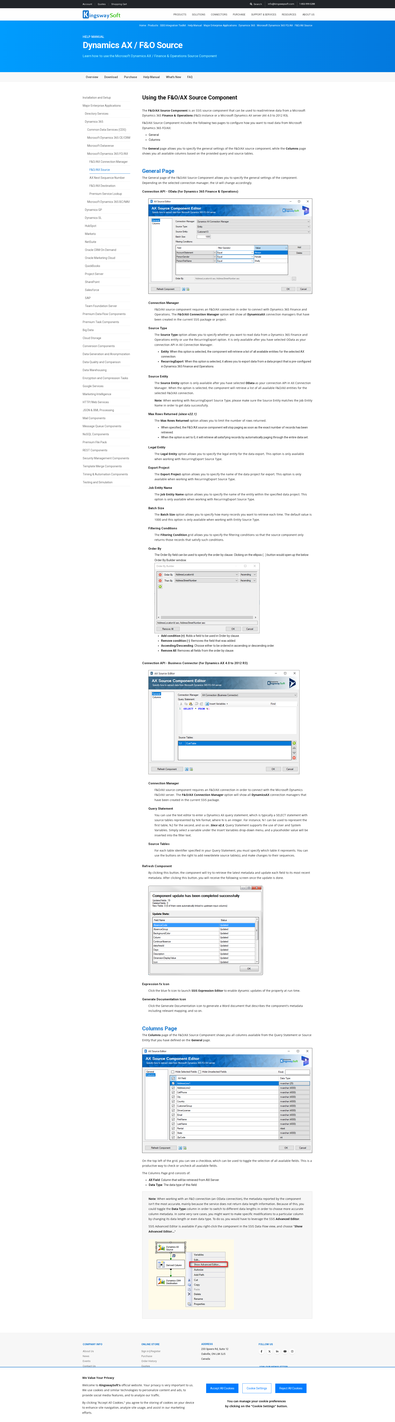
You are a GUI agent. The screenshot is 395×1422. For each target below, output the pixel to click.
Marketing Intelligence (97, 394)
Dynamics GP (93, 209)
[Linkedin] (277, 1351)
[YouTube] (285, 1351)
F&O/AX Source (99, 169)
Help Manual (195, 25)
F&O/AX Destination (102, 185)
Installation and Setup (97, 97)
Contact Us (89, 1366)
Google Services (93, 386)
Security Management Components (106, 458)
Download (111, 77)
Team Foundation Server (101, 306)
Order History (149, 1361)
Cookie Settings (257, 1388)
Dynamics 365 (247, 25)
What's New (173, 77)
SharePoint (92, 282)
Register (155, 1351)
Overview (92, 77)
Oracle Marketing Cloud (100, 258)
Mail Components (94, 418)
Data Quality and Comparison (102, 362)
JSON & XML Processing (98, 410)
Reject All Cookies (290, 1388)
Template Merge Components (102, 466)
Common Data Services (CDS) (106, 129)
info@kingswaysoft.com (281, 4)
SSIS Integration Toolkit (173, 25)
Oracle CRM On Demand (100, 250)
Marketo (90, 233)
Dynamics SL (93, 217)
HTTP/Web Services (96, 402)
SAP (88, 298)
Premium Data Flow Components (104, 314)
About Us (308, 14)
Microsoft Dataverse (100, 145)
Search (257, 4)
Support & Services (263, 14)
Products (179, 14)
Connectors (219, 14)
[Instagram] (292, 1351)
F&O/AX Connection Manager (108, 161)
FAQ (190, 77)
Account (88, 4)
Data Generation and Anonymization (106, 354)
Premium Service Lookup (105, 193)
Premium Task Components (101, 322)
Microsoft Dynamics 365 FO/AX (275, 25)
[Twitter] (269, 1351)
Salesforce (92, 290)
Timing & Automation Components (105, 474)
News (86, 1356)
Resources (289, 14)
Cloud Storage (92, 338)
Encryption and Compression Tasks (105, 378)
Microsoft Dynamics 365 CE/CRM (108, 137)
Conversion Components (99, 346)
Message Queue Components (102, 426)
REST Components (95, 450)
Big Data (88, 330)
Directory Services (96, 113)
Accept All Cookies (222, 1388)
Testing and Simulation (98, 482)
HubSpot (90, 225)
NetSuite (90, 242)
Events (87, 1361)
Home (142, 25)
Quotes (102, 4)
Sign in (145, 1351)
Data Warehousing (95, 370)
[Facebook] (261, 1351)
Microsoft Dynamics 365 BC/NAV (108, 201)
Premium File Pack (95, 442)
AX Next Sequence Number (107, 177)
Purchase (239, 14)
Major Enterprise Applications (220, 25)
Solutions (198, 14)
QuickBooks (92, 266)
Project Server (94, 274)
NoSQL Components (96, 434)
